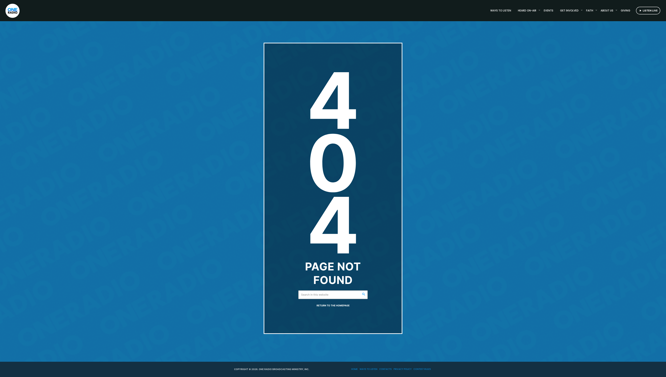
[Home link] (12, 10)
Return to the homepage (333, 305)
